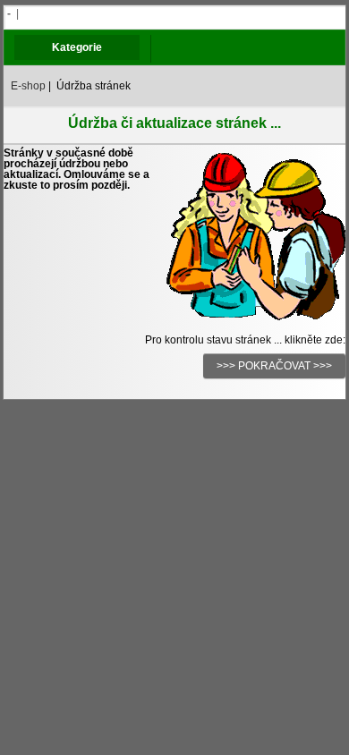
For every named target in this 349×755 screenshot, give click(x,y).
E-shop (28, 86)
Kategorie (77, 47)
